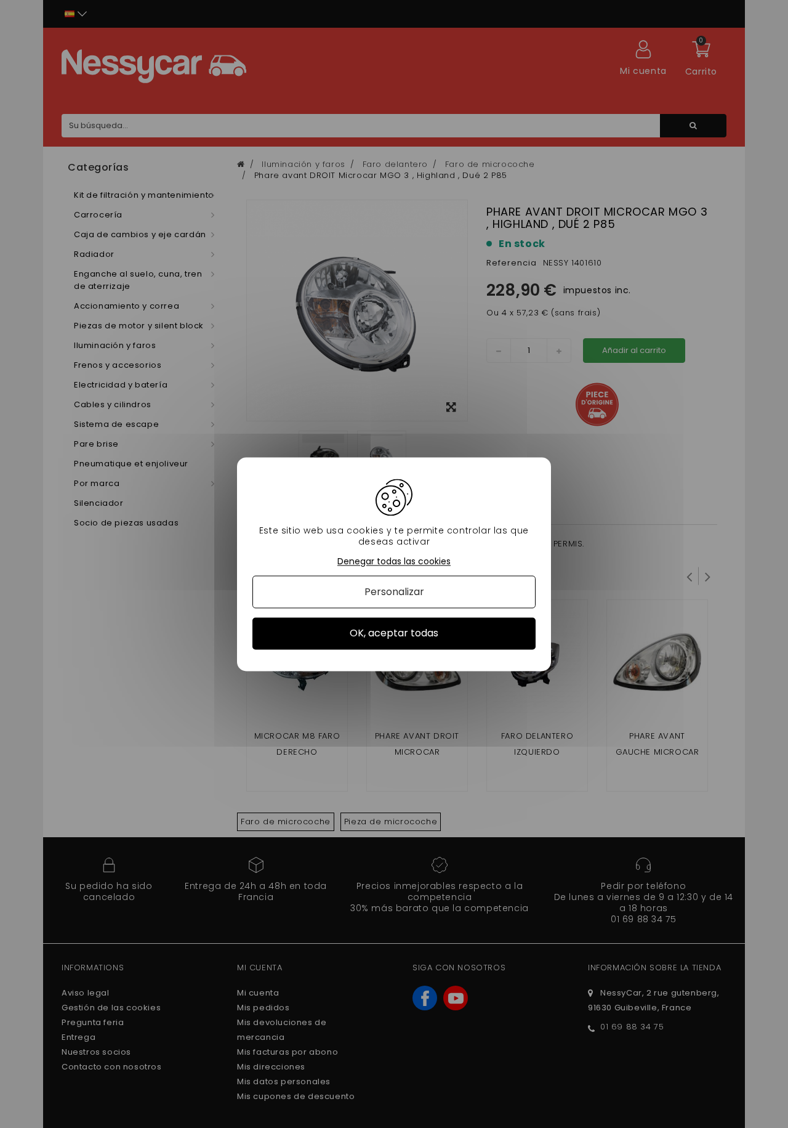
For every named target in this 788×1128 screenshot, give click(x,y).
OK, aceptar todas (394, 634)
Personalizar (394, 592)
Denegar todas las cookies (394, 561)
